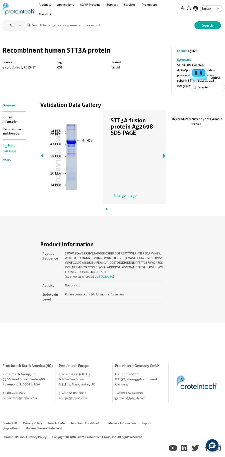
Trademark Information (120, 423)
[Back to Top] (198, 446)
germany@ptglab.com (130, 398)
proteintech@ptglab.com (20, 398)
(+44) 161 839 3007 (72, 393)
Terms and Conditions (85, 423)
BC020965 (106, 276)
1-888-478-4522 (14, 393)
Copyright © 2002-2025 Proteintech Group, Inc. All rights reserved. (97, 437)
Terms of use (56, 423)
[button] (212, 445)
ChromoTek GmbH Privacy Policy (24, 437)
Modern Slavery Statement (43, 428)
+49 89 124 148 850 (129, 393)
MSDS (7, 160)
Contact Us (10, 423)
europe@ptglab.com (73, 398)
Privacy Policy (32, 423)
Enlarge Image (125, 195)
